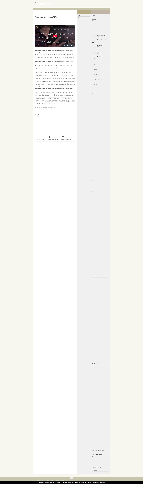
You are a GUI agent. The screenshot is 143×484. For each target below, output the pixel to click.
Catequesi (61, 9)
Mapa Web (94, 87)
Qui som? (49, 9)
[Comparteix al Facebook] (35, 116)
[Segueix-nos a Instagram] (104, 12)
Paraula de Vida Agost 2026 (101, 39)
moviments (43, 12)
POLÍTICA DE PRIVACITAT (97, 467)
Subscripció (95, 84)
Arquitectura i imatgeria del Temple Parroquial (100, 276)
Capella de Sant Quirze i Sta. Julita (98, 450)
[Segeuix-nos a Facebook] (106, 12)
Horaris (45, 9)
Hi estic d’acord (96, 482)
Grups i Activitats (68, 9)
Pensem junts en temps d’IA (101, 45)
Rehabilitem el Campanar (101, 56)
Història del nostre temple (96, 189)
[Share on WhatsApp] (37, 116)
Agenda (73, 9)
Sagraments (55, 9)
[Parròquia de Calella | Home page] (44, 3)
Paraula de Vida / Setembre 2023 (67, 139)
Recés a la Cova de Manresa (40, 139)
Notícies (40, 9)
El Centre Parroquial (95, 363)
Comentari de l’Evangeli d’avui (82, 9)
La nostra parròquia (95, 177)
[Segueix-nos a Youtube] (107, 12)
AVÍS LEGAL (95, 470)
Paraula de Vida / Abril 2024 (53, 139)
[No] (141, 482)
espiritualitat (38, 12)
